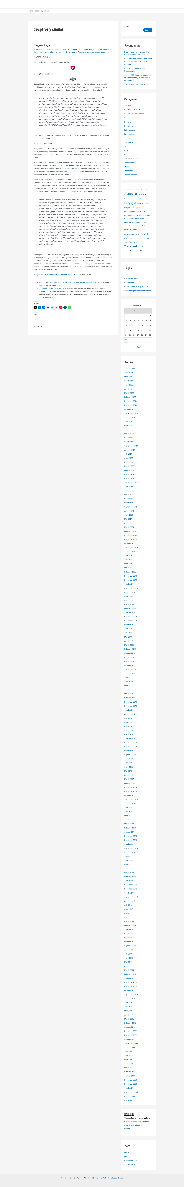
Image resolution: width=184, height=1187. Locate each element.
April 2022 (128, 491)
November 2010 (130, 986)
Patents (127, 150)
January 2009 (129, 1076)
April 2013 (128, 868)
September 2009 (131, 1043)
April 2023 (128, 462)
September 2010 (131, 995)
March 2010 (129, 1019)
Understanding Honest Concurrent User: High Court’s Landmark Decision (138, 61)
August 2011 (129, 950)
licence (126, 219)
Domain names (130, 126)
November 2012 (130, 889)
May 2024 (128, 425)
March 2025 (129, 393)
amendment (131, 189)
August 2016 (129, 714)
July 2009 (128, 1051)
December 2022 (130, 474)
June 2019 (128, 596)
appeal (137, 189)
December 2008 (130, 1080)
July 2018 (128, 629)
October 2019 (130, 584)
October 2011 (130, 942)
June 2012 (128, 909)
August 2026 (129, 369)
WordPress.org (130, 1165)
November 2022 (130, 478)
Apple (141, 189)
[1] (95, 260)
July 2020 (128, 556)
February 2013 (130, 877)
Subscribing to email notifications (137, 291)
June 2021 (128, 515)
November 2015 (130, 747)
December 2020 (130, 535)
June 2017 (128, 681)
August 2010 (129, 999)
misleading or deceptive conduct (132, 222)
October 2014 (130, 795)
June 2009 (128, 1055)
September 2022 (131, 482)
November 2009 (130, 1035)
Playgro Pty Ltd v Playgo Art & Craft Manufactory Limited (56, 275)
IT (125, 146)
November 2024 (130, 405)
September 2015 (131, 755)
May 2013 (128, 864)
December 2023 (130, 438)
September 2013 (131, 848)
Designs (127, 122)
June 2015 (128, 767)
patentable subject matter (131, 234)
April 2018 (128, 641)
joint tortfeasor (56, 52)
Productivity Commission (131, 239)
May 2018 (128, 637)
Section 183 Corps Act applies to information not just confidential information (137, 77)
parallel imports (144, 226)
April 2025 (128, 389)
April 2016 (128, 730)
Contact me (129, 283)
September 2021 (131, 507)
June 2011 (128, 958)
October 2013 (130, 844)
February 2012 (130, 925)
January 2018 (129, 653)
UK (140, 247)
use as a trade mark (97, 52)
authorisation (142, 194)
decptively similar (102, 49)
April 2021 (128, 523)
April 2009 (128, 1064)
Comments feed (130, 1160)
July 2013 (128, 856)
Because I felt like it (132, 110)
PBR (126, 154)
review (149, 239)
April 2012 (128, 917)
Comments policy (131, 278)
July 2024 (128, 421)
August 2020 (129, 551)
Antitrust (127, 106)
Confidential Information (134, 114)
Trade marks (51, 49)
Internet (127, 138)
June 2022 (128, 486)
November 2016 (130, 706)
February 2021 (130, 531)
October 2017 (130, 665)
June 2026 (128, 373)
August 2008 (129, 1096)
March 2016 (129, 734)
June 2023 (128, 458)
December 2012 (130, 885)
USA (144, 247)
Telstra (126, 242)
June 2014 (128, 812)
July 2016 (128, 718)
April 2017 (128, 690)
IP (133, 215)
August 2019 (129, 592)
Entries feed (129, 1156)
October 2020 (130, 543)
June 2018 (128, 633)
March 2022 (129, 495)
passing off (127, 229)
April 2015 (128, 775)
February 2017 (130, 698)
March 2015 (129, 779)
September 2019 (131, 588)
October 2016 (130, 710)
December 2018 (130, 616)
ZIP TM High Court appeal (134, 84)
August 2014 (129, 803)
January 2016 (129, 738)
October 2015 (130, 751)
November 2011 (130, 938)
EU (131, 208)
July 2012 (128, 905)
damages (140, 203)
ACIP (125, 189)
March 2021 (129, 527)
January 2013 (129, 881)
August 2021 (129, 511)
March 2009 (129, 1068)
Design (146, 203)
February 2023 (130, 470)
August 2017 (129, 673)
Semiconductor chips (132, 158)
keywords (147, 215)
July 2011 (128, 954)
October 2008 (130, 1088)
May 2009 (128, 1060)
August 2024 (129, 417)
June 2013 (128, 860)
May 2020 (128, 564)
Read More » (38, 326)
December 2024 (130, 401)
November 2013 (130, 840)
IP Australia (138, 215)
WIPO (140, 251)
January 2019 (129, 612)
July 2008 (128, 1100)
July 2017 (128, 677)
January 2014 (129, 832)
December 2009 (130, 1031)
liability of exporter (70, 52)
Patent (135, 229)
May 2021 (128, 519)
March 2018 (129, 645)
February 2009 (130, 1072)
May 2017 (128, 686)
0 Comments (39, 49)
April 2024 (128, 430)
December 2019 (130, 576)
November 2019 (130, 580)
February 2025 (130, 397)
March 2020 (129, 568)
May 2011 (128, 962)
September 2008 (131, 1092)
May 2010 (128, 1011)
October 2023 (130, 442)
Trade (126, 167)
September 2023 (131, 446)
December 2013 (130, 836)
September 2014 (131, 799)
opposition (127, 226)
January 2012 (129, 929)
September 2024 (131, 413)
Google (135, 208)
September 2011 (131, 946)
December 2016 (130, 702)
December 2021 (130, 499)
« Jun (137, 347)
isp (143, 215)
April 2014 (128, 820)
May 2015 (128, 771)
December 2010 (130, 982)
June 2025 (128, 385)
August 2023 (129, 450)
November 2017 (130, 661)
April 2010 (128, 1015)
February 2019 (130, 608)
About (126, 274)
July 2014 (128, 807)
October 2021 (130, 503)
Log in (126, 1152)
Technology (129, 163)
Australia (76, 49)
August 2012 (129, 901)
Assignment (147, 189)
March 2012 (129, 921)
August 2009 (129, 1047)
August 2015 (129, 759)
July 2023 (128, 454)
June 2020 (128, 560)
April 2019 (128, 600)
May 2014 (128, 816)
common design (87, 49)
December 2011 (130, 934)
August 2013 (129, 852)
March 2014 (129, 824)
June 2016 (128, 722)
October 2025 (130, 381)
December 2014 (130, 787)
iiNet (140, 208)
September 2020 (131, 547)
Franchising (129, 134)
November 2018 (130, 621)
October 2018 (130, 625)
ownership (135, 226)
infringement (129, 211)
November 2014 (130, 791)
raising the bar (142, 239)
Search (127, 26)
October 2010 (130, 990)
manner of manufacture (136, 219)
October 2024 (130, 409)
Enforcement (129, 130)
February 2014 (130, 828)
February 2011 (130, 974)
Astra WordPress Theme (113, 1178)
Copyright (128, 118)
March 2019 (129, 604)
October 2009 (130, 1039)
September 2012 (131, 897)
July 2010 (128, 1003)
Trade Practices (130, 175)
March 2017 (129, 694)
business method (129, 199)
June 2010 (128, 1007)
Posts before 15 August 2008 (136, 287)
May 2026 (128, 377)
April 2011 (128, 966)
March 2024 (129, 434)
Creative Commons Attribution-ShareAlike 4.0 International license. (136, 1125)
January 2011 (129, 978)
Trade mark (133, 242)
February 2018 (130, 649)
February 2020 (130, 572)
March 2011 (129, 970)
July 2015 (128, 763)
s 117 (36, 269)
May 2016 (128, 726)
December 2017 (130, 657)
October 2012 (130, 893)
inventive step (128, 215)
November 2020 (130, 539)
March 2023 (129, 466)
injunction (139, 211)
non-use (144, 222)
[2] (96, 266)
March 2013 (129, 873)
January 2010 (129, 1027)
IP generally (129, 142)
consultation (138, 199)
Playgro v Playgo (42, 45)
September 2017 (131, 669)
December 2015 (130, 742)
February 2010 (130, 1023)
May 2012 (128, 913)
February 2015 (130, 783)
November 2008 (130, 1084)
